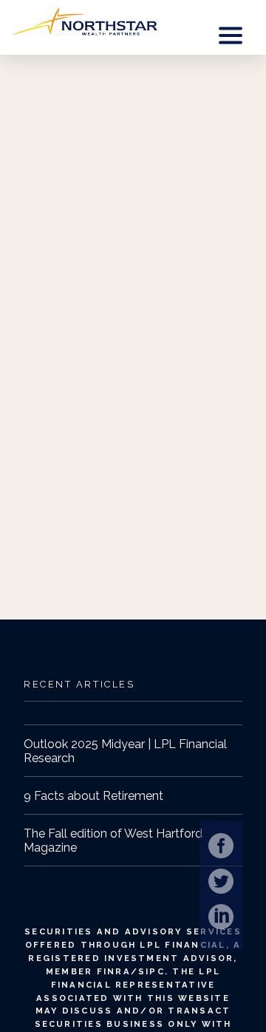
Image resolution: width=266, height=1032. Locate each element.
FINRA (114, 971)
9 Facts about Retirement (93, 796)
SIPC (151, 971)
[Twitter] (221, 881)
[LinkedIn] (221, 916)
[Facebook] (221, 845)
